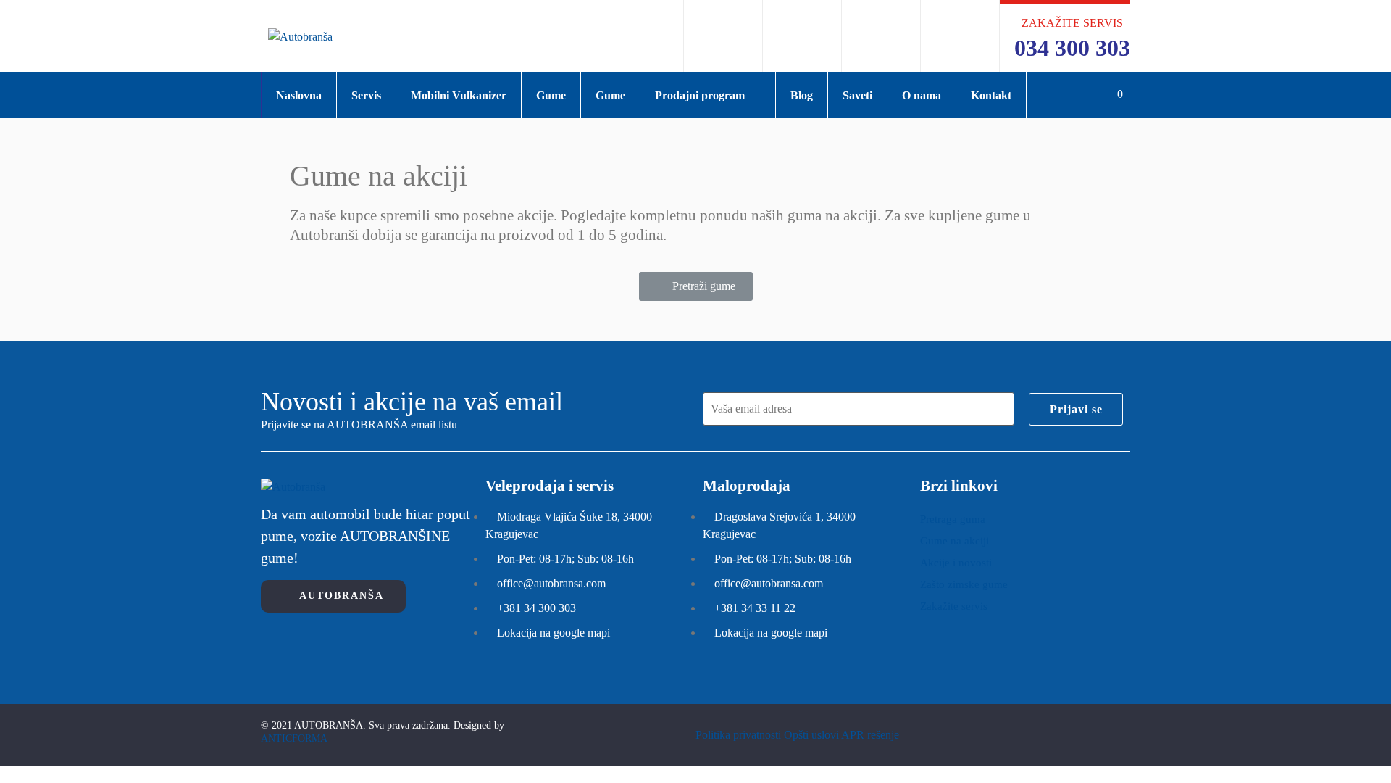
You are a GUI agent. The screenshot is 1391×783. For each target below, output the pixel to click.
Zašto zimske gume (964, 584)
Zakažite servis (953, 606)
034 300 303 (1072, 48)
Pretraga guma (952, 519)
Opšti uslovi (811, 735)
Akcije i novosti (956, 562)
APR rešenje (870, 735)
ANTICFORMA (294, 738)
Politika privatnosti (738, 735)
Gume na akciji (954, 541)
